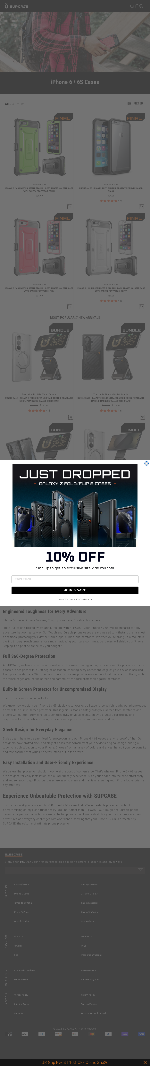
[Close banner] (145, 1062)
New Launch (97, 1062)
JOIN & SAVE (75, 590)
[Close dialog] (146, 463)
